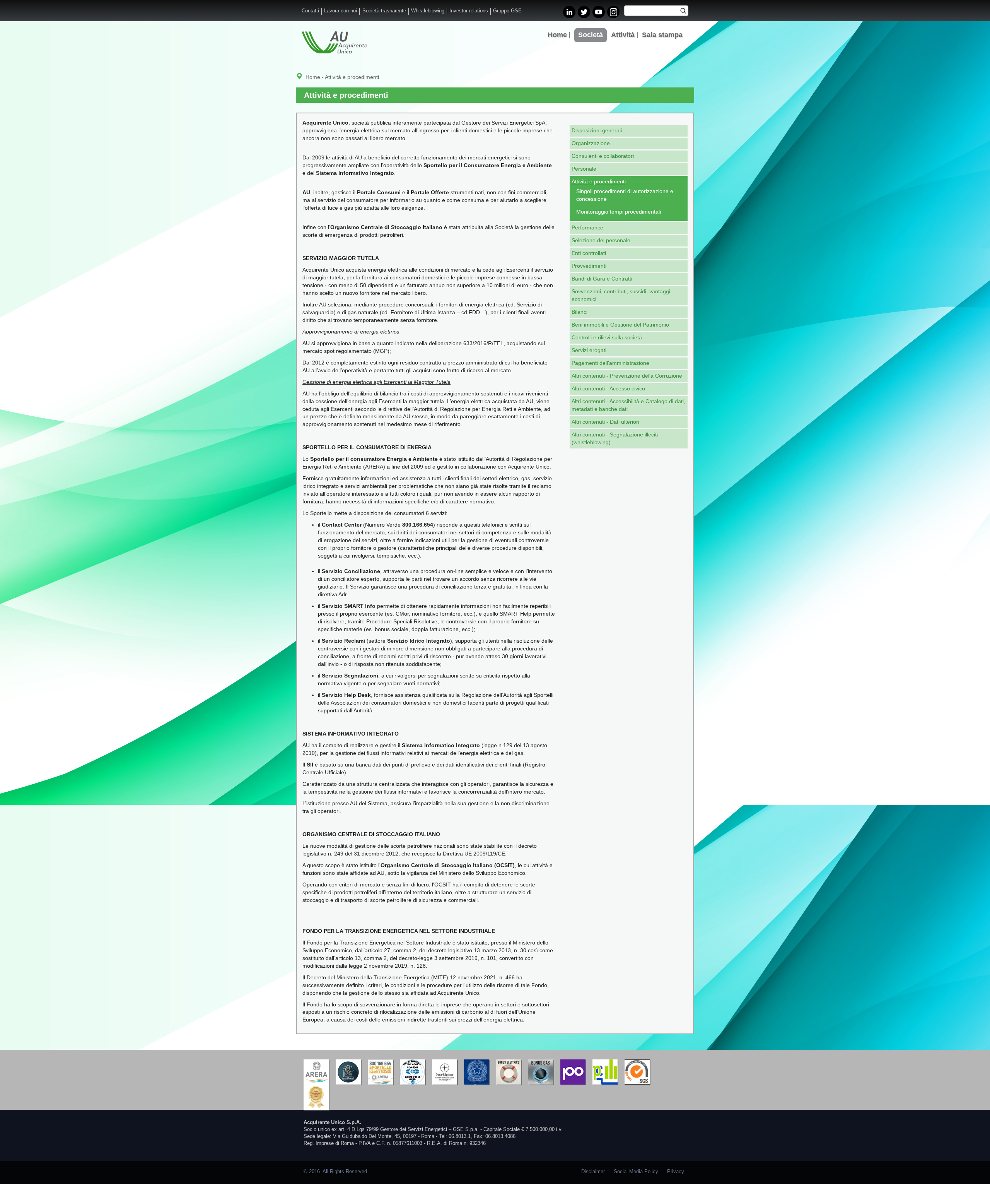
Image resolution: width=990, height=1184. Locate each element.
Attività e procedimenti (599, 181)
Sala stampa (662, 35)
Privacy (675, 1171)
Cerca (685, 12)
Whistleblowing (427, 11)
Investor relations (468, 11)
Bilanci (579, 312)
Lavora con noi (340, 11)
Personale (584, 169)
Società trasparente (384, 11)
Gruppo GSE (507, 11)
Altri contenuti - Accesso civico (608, 388)
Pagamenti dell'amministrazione (610, 363)
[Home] (334, 42)
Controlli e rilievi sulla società (607, 337)
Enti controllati (589, 253)
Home (557, 35)
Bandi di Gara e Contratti (602, 278)
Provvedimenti (589, 266)
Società (590, 35)
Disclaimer (593, 1171)
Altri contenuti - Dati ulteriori (605, 422)
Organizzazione (591, 143)
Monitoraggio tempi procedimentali (618, 212)
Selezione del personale (601, 240)
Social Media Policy (636, 1171)
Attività (623, 35)
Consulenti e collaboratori (603, 156)
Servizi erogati (589, 350)
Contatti (310, 11)
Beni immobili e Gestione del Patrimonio (620, 325)
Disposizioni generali (597, 130)
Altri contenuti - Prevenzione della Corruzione (627, 376)
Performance (587, 227)
